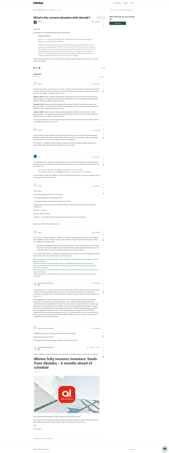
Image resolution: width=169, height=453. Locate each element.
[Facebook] (34, 68)
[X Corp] (37, 68)
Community (52, 10)
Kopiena (125, 3)
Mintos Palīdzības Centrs (40, 10)
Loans (59, 10)
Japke (40, 84)
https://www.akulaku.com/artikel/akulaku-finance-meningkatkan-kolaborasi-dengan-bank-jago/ (63, 263)
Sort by (102, 76)
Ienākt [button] (132, 3)
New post (118, 23)
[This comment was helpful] (103, 82)
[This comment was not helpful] (103, 88)
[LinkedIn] (39, 68)
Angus (40, 130)
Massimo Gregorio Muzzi (45, 328)
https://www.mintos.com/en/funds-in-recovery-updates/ (53, 89)
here (97, 354)
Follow (99, 17)
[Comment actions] (103, 91)
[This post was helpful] (103, 22)
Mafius (40, 21)
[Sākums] (38, 3)
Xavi (39, 157)
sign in (39, 438)
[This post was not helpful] (103, 27)
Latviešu (131, 449)
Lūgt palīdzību (117, 3)
